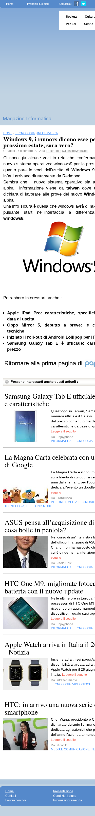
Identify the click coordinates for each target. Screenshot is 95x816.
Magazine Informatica (27, 118)
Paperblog (28, 20)
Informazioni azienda (67, 800)
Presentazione (63, 791)
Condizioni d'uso (64, 796)
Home (9, 3)
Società (71, 16)
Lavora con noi (15, 800)
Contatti (10, 796)
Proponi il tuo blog (38, 3)
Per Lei (71, 24)
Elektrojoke (53, 151)
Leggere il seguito (63, 431)
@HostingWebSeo (75, 151)
